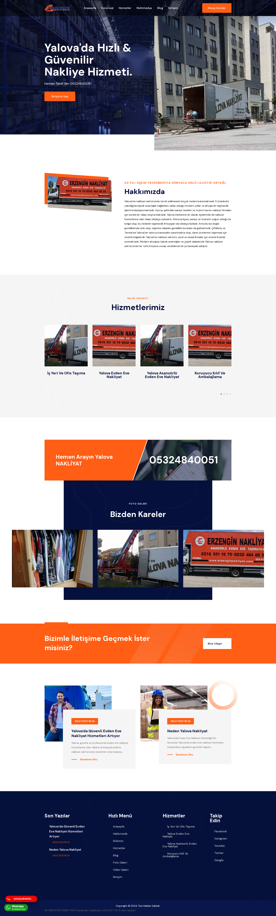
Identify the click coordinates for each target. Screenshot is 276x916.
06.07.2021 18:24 (85, 721)
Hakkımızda (120, 833)
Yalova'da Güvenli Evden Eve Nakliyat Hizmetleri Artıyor (96, 733)
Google (218, 860)
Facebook (220, 831)
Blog (160, 8)
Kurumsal (107, 8)
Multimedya (144, 8)
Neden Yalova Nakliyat (187, 731)
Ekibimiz (118, 841)
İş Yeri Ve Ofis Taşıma (66, 373)
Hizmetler (125, 8)
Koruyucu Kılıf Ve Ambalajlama (210, 375)
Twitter (219, 853)
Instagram (220, 838)
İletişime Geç (59, 96)
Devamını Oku (88, 759)
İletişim (173, 8)
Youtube (219, 845)
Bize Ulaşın (215, 644)
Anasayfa (90, 8)
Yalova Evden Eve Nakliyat (114, 375)
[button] (221, 394)
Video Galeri (120, 869)
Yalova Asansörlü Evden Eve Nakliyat (162, 375)
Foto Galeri (120, 862)
